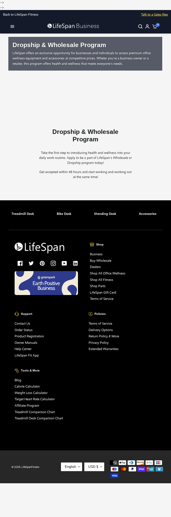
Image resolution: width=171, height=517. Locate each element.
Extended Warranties (103, 349)
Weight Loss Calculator (31, 393)
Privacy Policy (99, 343)
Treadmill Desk (22, 213)
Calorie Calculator (27, 386)
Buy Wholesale (100, 261)
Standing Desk (105, 213)
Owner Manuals (26, 343)
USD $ (93, 466)
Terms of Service (101, 299)
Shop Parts (98, 286)
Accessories (147, 213)
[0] (154, 26)
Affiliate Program (27, 405)
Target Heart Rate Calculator (35, 399)
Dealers (95, 267)
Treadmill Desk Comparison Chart (39, 418)
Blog (18, 380)
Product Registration (29, 336)
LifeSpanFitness (30, 466)
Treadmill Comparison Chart (35, 412)
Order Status (24, 330)
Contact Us (22, 323)
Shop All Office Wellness (107, 273)
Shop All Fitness (101, 280)
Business (96, 254)
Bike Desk (64, 213)
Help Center (23, 349)
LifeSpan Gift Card (103, 292)
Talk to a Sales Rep (154, 14)
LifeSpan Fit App (27, 355)
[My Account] (147, 26)
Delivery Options (101, 330)
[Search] (140, 26)
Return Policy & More (104, 336)
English (70, 466)
